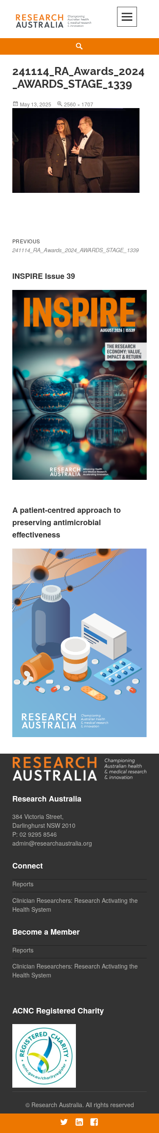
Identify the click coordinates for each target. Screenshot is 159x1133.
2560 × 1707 (78, 104)
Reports (22, 884)
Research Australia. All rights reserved (82, 1104)
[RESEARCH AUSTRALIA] (53, 19)
